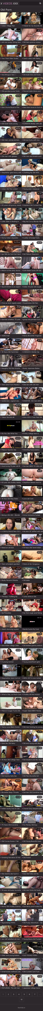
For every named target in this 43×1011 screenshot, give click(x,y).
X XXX (9, 3)
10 (21, 999)
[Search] (40, 3)
